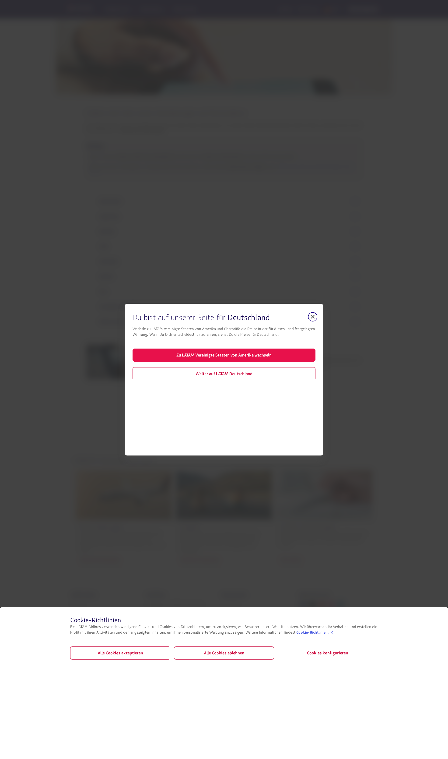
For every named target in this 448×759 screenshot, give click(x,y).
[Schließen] (312, 316)
